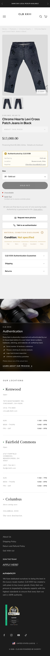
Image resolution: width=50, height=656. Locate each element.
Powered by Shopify (32, 649)
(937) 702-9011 (9, 465)
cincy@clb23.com (10, 411)
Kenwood (13, 389)
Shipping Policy (9, 541)
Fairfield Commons (21, 442)
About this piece (13, 129)
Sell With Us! (8, 550)
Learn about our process (16, 366)
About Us (7, 536)
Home (4, 29)
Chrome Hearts (25, 29)
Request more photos (27, 218)
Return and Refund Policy (14, 546)
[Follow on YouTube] (18, 635)
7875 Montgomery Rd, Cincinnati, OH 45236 (13, 402)
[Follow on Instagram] (11, 635)
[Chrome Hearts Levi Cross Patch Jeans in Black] (7, 103)
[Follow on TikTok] (25, 635)
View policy (38, 209)
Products (13, 29)
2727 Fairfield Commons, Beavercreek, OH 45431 (11, 457)
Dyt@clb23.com (9, 468)
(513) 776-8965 (9, 408)
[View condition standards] (42, 232)
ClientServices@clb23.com (35, 164)
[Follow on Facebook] (4, 635)
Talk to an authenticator (27, 225)
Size (4, 171)
